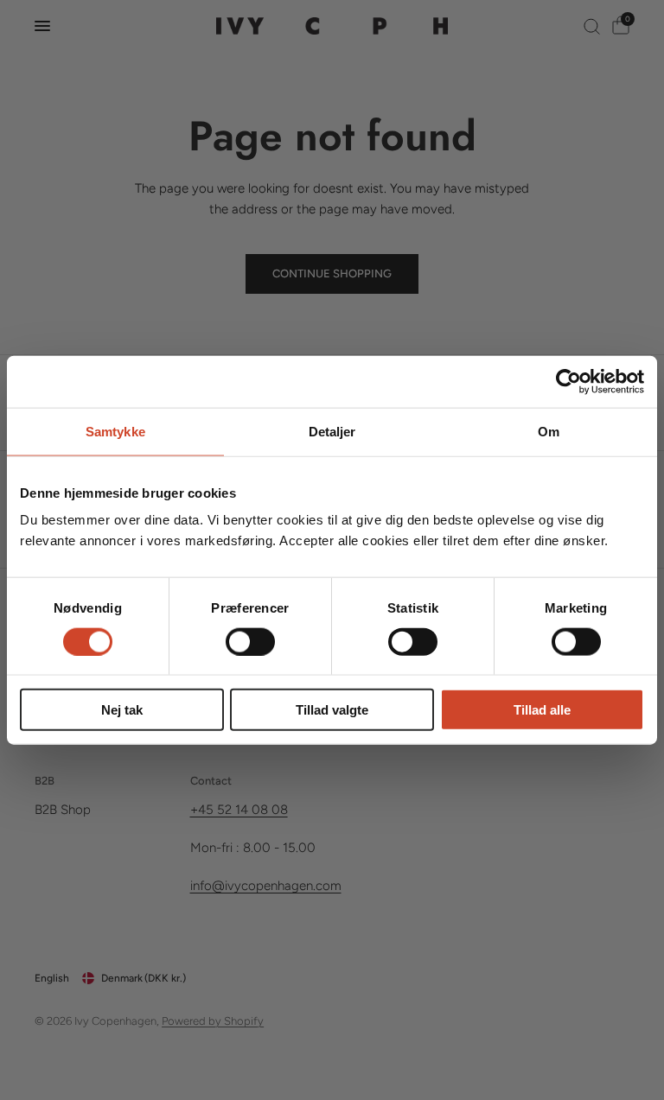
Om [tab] (548, 430)
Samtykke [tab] (115, 430)
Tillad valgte (332, 710)
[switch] (250, 641)
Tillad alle (542, 710)
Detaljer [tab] (332, 430)
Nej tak (122, 710)
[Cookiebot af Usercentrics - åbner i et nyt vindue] (568, 381)
